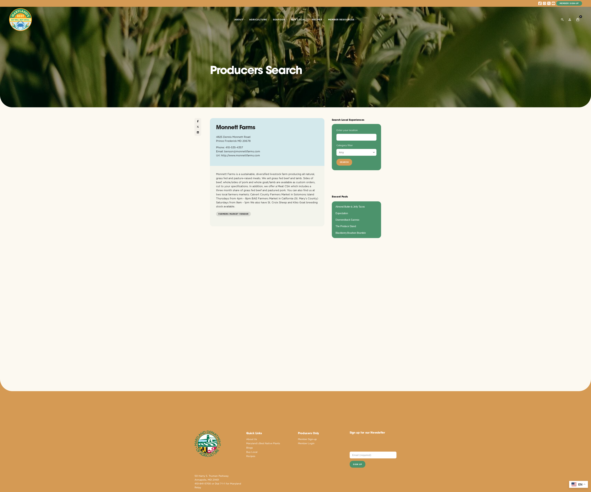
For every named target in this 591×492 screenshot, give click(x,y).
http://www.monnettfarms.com (240, 155)
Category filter (344, 145)
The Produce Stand (346, 226)
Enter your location (347, 130)
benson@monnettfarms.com (242, 151)
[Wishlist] (569, 19)
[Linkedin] (198, 132)
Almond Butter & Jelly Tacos (350, 206)
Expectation (342, 213)
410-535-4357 (234, 147)
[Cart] (577, 19)
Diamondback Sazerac (348, 219)
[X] (198, 127)
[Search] (562, 19)
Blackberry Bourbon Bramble (351, 232)
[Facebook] (198, 121)
